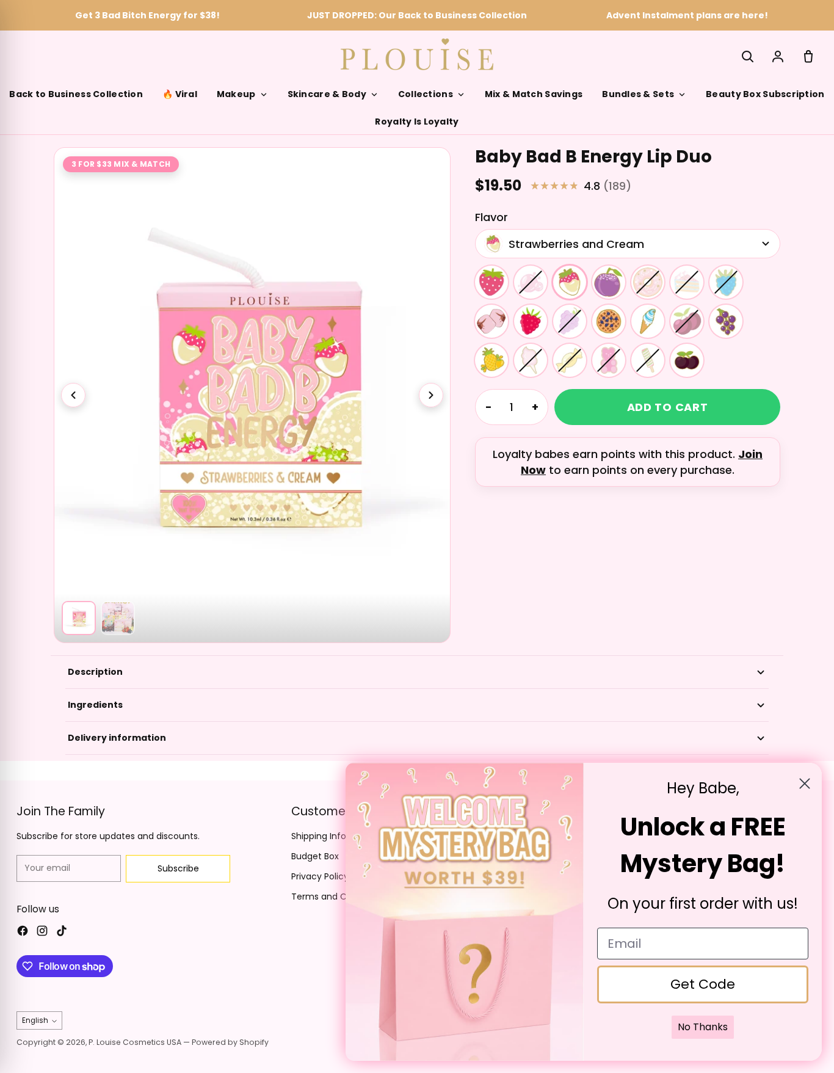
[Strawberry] (491, 282)
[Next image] (431, 395)
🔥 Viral (179, 94)
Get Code (702, 984)
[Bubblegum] (530, 282)
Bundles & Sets (638, 94)
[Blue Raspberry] (725, 282)
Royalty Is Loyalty (417, 121)
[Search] (747, 56)
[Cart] (808, 56)
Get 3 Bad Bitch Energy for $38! (147, 15)
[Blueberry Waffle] (608, 321)
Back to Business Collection (76, 94)
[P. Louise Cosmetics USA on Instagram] (42, 932)
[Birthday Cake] (686, 282)
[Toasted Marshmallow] (491, 321)
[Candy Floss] (530, 360)
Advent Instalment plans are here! (687, 15)
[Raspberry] (530, 321)
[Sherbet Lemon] (569, 360)
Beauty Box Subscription (765, 94)
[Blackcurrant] (725, 321)
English (35, 1020)
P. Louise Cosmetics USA (135, 1042)
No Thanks (703, 1027)
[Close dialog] (804, 783)
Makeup (236, 94)
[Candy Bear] (608, 360)
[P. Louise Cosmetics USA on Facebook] (22, 932)
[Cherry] (686, 321)
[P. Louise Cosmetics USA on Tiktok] (61, 932)
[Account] (777, 56)
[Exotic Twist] (647, 360)
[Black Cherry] (686, 360)
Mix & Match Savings (533, 94)
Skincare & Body (327, 94)
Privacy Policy (320, 876)
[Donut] (647, 282)
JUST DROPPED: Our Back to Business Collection (417, 15)
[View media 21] (118, 618)
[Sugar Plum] (608, 282)
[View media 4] (79, 618)
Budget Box (315, 856)
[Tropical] (491, 360)
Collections (425, 94)
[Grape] (569, 321)
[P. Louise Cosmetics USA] (417, 54)
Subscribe (178, 868)
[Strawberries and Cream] (569, 282)
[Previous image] (73, 395)
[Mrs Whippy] (647, 321)
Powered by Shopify (230, 1042)
